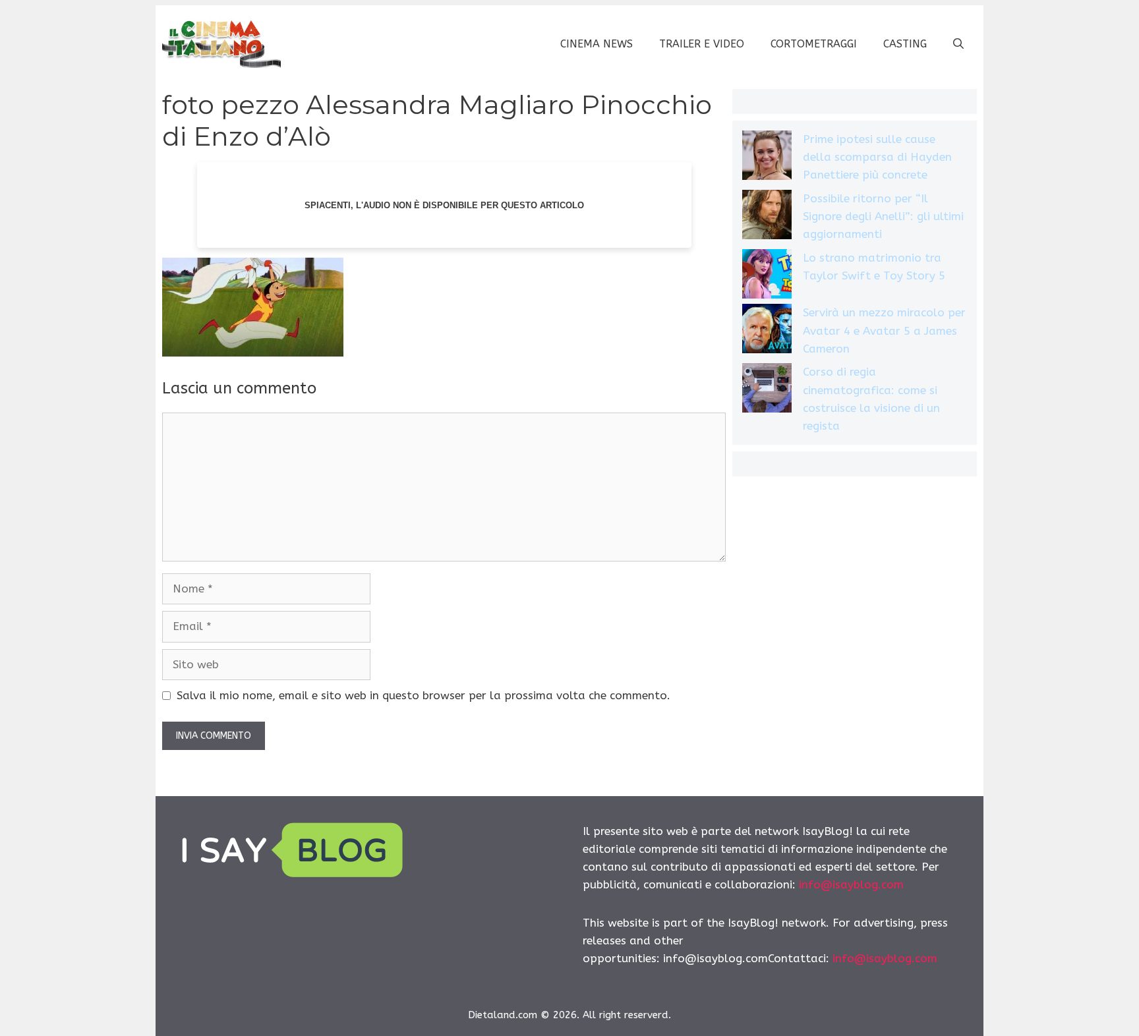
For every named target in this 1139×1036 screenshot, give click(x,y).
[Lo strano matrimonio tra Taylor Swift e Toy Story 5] (767, 276)
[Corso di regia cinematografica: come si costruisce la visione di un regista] (767, 390)
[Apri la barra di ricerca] (958, 44)
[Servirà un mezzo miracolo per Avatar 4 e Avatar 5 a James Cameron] (767, 331)
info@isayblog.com (851, 884)
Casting (905, 44)
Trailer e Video (701, 44)
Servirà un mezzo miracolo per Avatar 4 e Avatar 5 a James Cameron (884, 330)
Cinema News (596, 44)
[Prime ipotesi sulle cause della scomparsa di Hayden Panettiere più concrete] (767, 157)
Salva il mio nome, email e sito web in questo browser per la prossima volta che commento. (423, 695)
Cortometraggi (814, 44)
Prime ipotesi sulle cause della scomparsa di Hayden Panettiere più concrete (877, 156)
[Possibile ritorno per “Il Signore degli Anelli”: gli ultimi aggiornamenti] (767, 217)
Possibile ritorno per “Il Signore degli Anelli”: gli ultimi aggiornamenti (883, 216)
